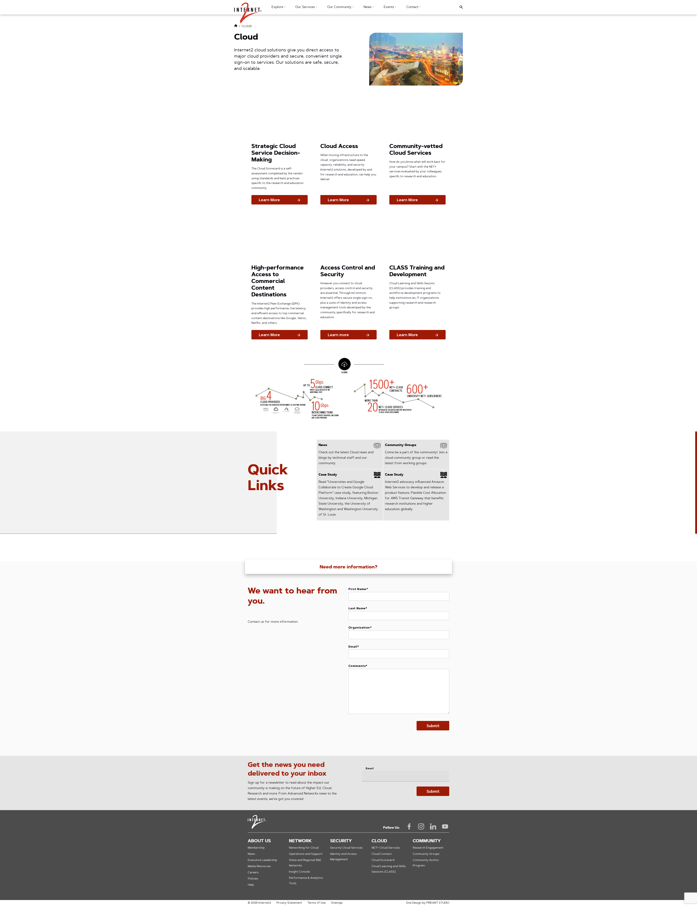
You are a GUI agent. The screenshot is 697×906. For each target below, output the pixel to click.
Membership (256, 847)
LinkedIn (433, 826)
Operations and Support (306, 854)
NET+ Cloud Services (386, 847)
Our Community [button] (339, 7)
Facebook (409, 826)
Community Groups (426, 854)
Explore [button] (278, 7)
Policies (253, 878)
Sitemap (337, 902)
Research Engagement (428, 847)
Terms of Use (316, 902)
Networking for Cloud (304, 847)
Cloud (379, 841)
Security (341, 841)
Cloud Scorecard (383, 860)
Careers (253, 872)
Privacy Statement (289, 902)
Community (427, 841)
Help (251, 884)
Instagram (421, 826)
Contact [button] (412, 7)
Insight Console (299, 871)
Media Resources (259, 866)
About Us (259, 841)
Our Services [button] (305, 7)
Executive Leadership (262, 860)
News (251, 854)
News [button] (368, 7)
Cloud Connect (382, 854)
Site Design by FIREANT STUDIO (427, 902)
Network (300, 841)
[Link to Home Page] (235, 26)
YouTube (445, 826)
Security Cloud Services (346, 847)
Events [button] (389, 7)
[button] (248, 11)
